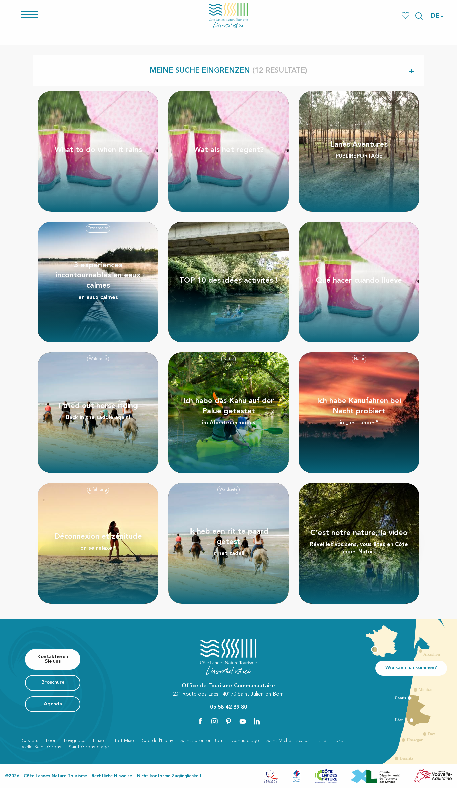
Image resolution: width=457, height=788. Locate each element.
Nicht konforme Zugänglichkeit (169, 776)
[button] (419, 16)
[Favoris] (406, 16)
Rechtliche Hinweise (112, 776)
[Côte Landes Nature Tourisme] (228, 15)
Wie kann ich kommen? (411, 667)
